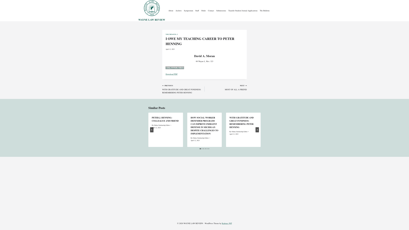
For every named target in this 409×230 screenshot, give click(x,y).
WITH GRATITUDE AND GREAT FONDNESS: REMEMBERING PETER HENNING (181, 89)
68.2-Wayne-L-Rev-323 (175, 67)
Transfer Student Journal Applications (243, 10)
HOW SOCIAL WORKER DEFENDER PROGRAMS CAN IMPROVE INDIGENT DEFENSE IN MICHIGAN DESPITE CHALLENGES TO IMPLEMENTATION (204, 125)
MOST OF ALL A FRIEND (236, 87)
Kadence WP (227, 223)
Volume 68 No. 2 (172, 34)
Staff (197, 10)
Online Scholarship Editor (162, 125)
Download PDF (172, 74)
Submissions (221, 10)
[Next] (257, 129)
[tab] (200, 148)
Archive (179, 10)
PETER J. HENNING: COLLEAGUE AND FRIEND (165, 119)
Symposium (188, 10)
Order (203, 10)
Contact (211, 10)
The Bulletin (264, 10)
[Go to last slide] (151, 129)
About (170, 10)
